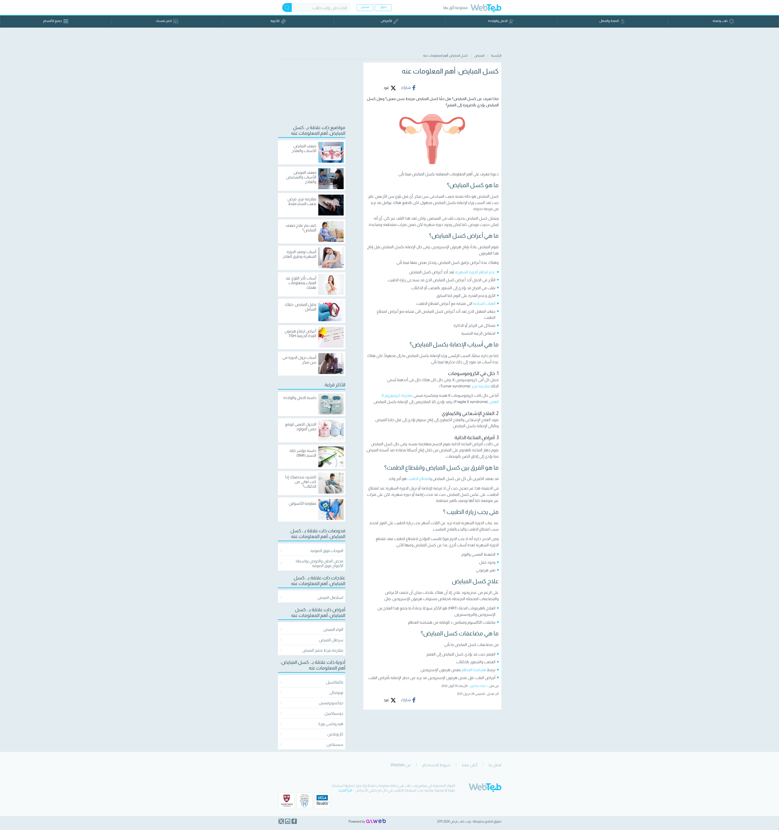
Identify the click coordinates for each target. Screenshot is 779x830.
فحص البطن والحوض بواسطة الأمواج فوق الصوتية (319, 563)
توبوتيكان (336, 692)
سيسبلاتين (335, 744)
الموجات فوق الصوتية (326, 551)
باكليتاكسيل (334, 682)
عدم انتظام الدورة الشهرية (475, 272)
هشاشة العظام (474, 670)
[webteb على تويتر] (281, 821)
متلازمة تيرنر (480, 386)
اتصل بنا (495, 765)
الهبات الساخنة (484, 303)
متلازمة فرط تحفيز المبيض (322, 650)
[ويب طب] (486, 8)
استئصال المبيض (330, 597)
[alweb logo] (376, 821)
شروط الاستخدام (436, 765)
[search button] (287, 7)
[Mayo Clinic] (304, 801)
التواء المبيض (333, 629)
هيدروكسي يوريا (330, 724)
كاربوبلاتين (335, 734)
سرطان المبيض (331, 640)
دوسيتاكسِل (333, 713)
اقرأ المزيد (345, 790)
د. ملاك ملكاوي (479, 686)
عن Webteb (401, 765)
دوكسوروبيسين (331, 703)
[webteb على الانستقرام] (287, 821)
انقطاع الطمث (418, 478)
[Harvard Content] (287, 801)
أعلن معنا (469, 765)
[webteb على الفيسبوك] (294, 821)
